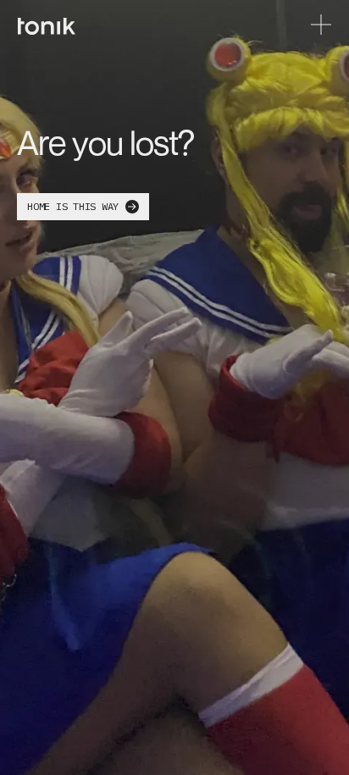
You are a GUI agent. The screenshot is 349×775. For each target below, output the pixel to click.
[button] (321, 24)
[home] (46, 24)
